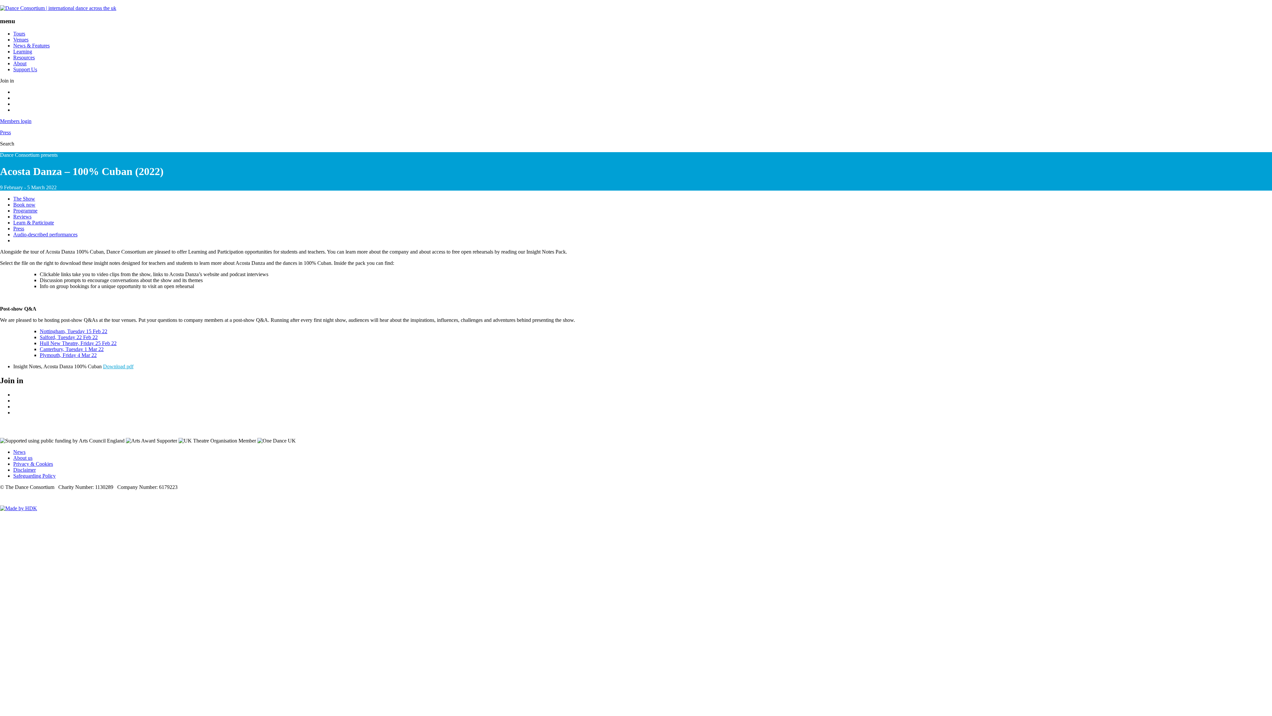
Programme (25, 210)
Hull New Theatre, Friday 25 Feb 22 (78, 343)
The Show (24, 199)
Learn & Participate (33, 222)
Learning (22, 51)
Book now (24, 205)
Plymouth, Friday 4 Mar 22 (68, 355)
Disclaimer (24, 470)
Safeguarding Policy (34, 476)
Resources (24, 57)
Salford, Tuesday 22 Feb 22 (69, 337)
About (19, 63)
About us (22, 458)
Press (5, 132)
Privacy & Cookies (33, 464)
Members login (15, 121)
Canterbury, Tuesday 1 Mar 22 (72, 349)
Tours (19, 33)
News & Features (31, 45)
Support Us (25, 69)
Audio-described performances (45, 234)
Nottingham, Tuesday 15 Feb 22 (73, 331)
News (19, 452)
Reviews (22, 216)
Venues (20, 39)
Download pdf (118, 366)
